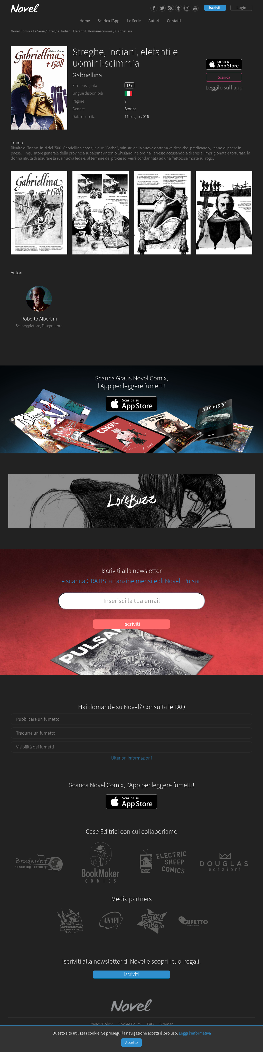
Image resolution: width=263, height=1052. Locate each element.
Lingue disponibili (87, 93)
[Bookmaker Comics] (100, 886)
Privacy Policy (100, 1024)
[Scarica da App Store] (131, 802)
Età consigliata (84, 85)
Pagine (78, 101)
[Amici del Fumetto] (111, 935)
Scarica (224, 77)
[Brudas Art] (39, 886)
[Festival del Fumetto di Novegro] (152, 935)
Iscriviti (215, 7)
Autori (153, 20)
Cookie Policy (129, 1024)
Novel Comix (20, 31)
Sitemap (166, 1024)
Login (241, 7)
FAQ (150, 1024)
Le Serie (134, 20)
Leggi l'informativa (195, 1033)
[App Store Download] (224, 64)
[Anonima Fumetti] (70, 935)
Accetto (131, 1042)
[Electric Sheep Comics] (162, 886)
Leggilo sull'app (223, 87)
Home (85, 20)
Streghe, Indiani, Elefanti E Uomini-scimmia (80, 31)
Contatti (174, 20)
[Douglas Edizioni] (224, 886)
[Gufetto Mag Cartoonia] (193, 935)
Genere (78, 109)
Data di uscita (83, 116)
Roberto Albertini (39, 319)
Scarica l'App (108, 20)
